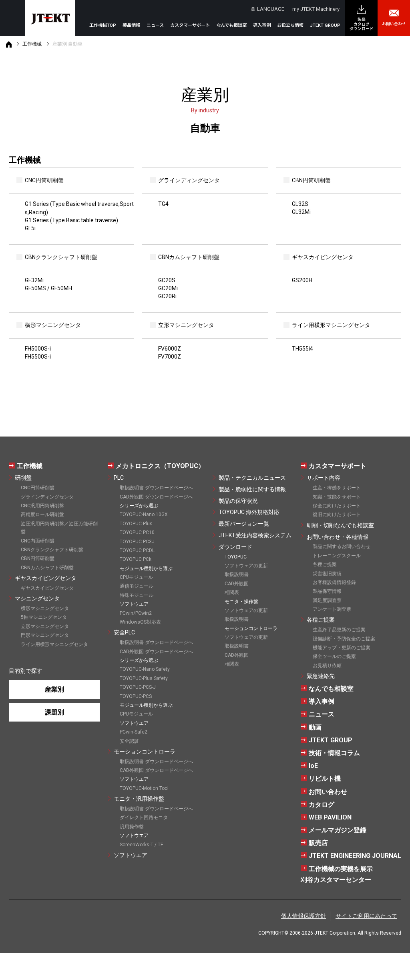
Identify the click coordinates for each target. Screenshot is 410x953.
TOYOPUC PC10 (137, 532)
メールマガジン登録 (337, 830)
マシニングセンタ (37, 598)
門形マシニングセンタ (45, 635)
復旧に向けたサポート (337, 514)
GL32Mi (301, 212)
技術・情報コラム (334, 753)
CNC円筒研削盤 (37, 487)
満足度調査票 (327, 600)
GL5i (30, 228)
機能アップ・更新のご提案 (341, 647)
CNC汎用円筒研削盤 (42, 505)
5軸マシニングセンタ (44, 617)
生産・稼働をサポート (337, 487)
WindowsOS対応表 (140, 622)
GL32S (300, 204)
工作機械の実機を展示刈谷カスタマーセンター (337, 874)
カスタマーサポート (337, 466)
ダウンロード (235, 547)
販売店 (318, 843)
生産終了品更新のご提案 (339, 629)
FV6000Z (169, 348)
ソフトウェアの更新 (246, 565)
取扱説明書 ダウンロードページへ (156, 487)
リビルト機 (325, 778)
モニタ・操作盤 (241, 601)
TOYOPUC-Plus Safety (144, 678)
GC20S (166, 280)
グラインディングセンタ (47, 497)
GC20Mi (168, 288)
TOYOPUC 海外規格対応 (249, 512)
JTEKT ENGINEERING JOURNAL (355, 855)
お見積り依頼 (327, 665)
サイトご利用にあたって (366, 916)
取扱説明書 (237, 574)
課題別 (54, 712)
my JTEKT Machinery (316, 9)
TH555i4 (302, 348)
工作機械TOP (102, 25)
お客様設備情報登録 (334, 582)
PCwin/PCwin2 (136, 613)
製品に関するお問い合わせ (341, 546)
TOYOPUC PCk (135, 559)
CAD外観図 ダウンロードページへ (156, 497)
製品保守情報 (327, 591)
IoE (313, 766)
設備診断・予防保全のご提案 (344, 639)
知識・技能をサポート (337, 497)
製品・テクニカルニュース (252, 478)
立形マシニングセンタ (45, 626)
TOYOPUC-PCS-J (138, 687)
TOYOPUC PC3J (137, 541)
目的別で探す (25, 671)
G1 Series (79, 208)
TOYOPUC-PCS (136, 696)
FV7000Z (169, 356)
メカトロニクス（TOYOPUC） (160, 466)
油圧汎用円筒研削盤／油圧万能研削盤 (59, 527)
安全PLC (124, 632)
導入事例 (262, 25)
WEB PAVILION (330, 817)
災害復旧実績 (327, 573)
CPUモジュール (136, 577)
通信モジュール (136, 586)
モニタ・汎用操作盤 (139, 798)
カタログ (321, 804)
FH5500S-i (38, 356)
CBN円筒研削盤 (37, 558)
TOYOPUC (236, 557)
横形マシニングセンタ (45, 608)
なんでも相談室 (231, 25)
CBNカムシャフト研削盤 (47, 567)
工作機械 (32, 44)
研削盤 (23, 478)
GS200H (302, 280)
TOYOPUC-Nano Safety (145, 669)
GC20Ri (167, 296)
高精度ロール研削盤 (42, 514)
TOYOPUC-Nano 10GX (144, 514)
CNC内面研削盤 (37, 541)
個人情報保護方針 (303, 916)
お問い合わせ (394, 24)
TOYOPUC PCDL (137, 550)
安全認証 (129, 741)
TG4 (163, 204)
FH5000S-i (38, 348)
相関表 (232, 592)
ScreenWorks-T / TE (141, 844)
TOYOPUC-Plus (136, 523)
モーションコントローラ (144, 751)
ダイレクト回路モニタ (144, 817)
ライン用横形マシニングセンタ (54, 644)
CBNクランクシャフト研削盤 (52, 549)
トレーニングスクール (337, 555)
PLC (119, 478)
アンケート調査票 (332, 609)
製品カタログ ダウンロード (362, 24)
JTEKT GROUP (325, 25)
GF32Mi (34, 280)
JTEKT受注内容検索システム (255, 535)
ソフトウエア (130, 855)
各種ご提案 (325, 564)
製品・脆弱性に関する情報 (252, 489)
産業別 (54, 689)
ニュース (155, 25)
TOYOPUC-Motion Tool (144, 788)
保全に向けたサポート (337, 505)
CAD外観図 (237, 583)
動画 (315, 727)
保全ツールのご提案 (334, 656)
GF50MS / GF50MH (48, 288)
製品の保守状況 (238, 501)
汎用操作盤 (132, 826)
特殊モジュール (136, 595)
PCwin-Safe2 (133, 732)
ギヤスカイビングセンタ (45, 578)
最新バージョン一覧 (244, 523)
